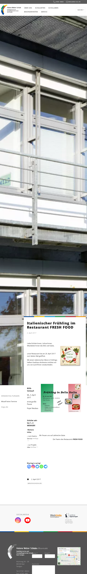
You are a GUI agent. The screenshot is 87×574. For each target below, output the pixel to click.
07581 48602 (59, 2)
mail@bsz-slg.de (74, 2)
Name (35, 553)
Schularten (40, 8)
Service (44, 12)
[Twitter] (37, 466)
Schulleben (53, 8)
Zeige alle (4, 407)
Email (47, 553)
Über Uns (28, 8)
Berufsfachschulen (35, 483)
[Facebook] (29, 466)
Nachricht (35, 564)
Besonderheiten (31, 12)
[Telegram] (45, 466)
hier (34, 447)
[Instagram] (33, 466)
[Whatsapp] (41, 466)
